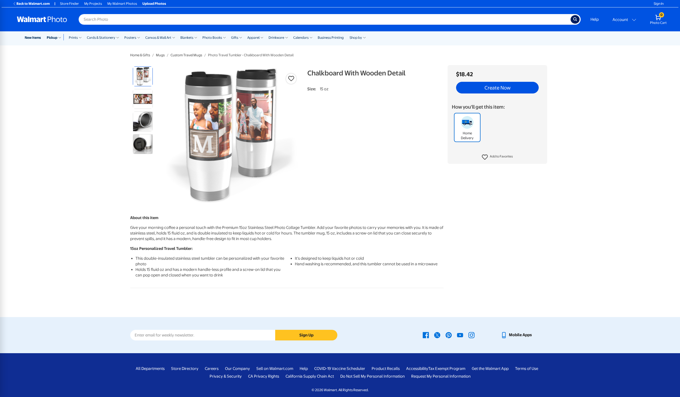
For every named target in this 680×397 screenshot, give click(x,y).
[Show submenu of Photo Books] (224, 37)
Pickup (52, 38)
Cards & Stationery (101, 38)
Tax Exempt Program (446, 368)
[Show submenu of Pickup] (61, 37)
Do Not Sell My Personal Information (372, 376)
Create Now (497, 88)
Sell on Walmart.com (274, 368)
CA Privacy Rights (263, 376)
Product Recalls (386, 368)
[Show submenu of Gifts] (240, 37)
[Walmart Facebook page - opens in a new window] (426, 334)
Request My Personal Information (441, 376)
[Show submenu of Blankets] (195, 37)
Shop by (356, 38)
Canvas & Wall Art (158, 38)
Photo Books (212, 38)
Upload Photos (154, 4)
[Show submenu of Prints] (80, 37)
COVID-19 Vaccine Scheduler (339, 368)
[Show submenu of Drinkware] (286, 37)
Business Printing (331, 38)
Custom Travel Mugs (186, 55)
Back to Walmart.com (33, 4)
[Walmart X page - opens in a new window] (437, 334)
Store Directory (184, 368)
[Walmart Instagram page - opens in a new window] (471, 334)
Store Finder (69, 4)
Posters (130, 38)
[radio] (143, 76)
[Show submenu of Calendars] (311, 37)
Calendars (301, 38)
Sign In (659, 4)
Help (594, 19)
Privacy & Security (226, 376)
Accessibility (417, 368)
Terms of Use (526, 368)
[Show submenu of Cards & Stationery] (117, 37)
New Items (33, 38)
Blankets (186, 38)
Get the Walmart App (490, 368)
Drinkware (276, 38)
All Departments (150, 368)
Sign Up (306, 335)
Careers (212, 368)
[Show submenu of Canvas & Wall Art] (173, 37)
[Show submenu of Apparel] (262, 37)
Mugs (160, 55)
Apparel (253, 38)
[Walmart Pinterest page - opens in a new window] (448, 334)
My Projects (93, 4)
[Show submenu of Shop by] (364, 37)
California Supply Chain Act (310, 376)
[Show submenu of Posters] (138, 37)
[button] (497, 157)
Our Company (237, 368)
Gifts (234, 38)
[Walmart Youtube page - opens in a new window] (460, 334)
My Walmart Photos (122, 4)
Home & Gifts (140, 55)
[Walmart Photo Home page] (42, 19)
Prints (73, 38)
